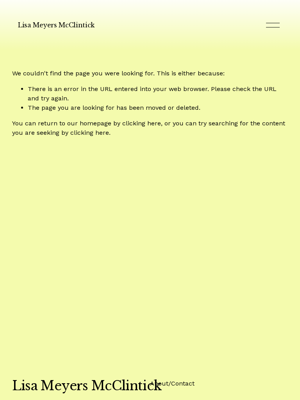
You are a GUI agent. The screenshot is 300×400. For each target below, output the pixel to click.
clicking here (141, 123)
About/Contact (172, 383)
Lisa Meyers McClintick (56, 25)
